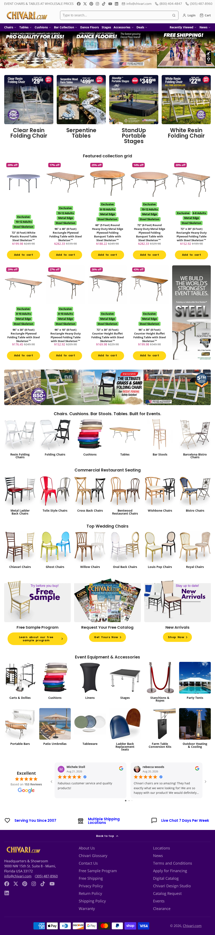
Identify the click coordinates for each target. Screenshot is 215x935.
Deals (140, 27)
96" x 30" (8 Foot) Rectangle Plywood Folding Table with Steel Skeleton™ (23, 314)
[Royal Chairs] (195, 551)
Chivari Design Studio (172, 885)
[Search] (173, 15)
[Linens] (90, 682)
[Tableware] (90, 728)
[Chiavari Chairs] (20, 551)
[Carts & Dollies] (20, 682)
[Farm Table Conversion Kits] (160, 729)
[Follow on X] (85, 4)
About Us (87, 848)
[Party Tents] (195, 682)
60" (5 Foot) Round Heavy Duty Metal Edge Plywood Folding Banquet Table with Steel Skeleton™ (107, 211)
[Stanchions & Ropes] (160, 683)
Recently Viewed (181, 27)
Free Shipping (91, 878)
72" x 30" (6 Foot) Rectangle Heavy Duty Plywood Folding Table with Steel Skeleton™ (191, 211)
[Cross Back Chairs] (90, 495)
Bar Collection (64, 27)
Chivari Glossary (93, 855)
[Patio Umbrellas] (55, 728)
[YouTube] (110, 4)
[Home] (26, 15)
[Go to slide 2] (129, 800)
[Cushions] (90, 438)
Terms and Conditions (172, 863)
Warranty (87, 908)
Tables (24, 27)
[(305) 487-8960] (198, 3)
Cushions (41, 27)
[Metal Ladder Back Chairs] (20, 496)
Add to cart (23, 255)
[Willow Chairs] (90, 551)
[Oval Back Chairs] (125, 551)
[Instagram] (98, 4)
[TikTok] (104, 4)
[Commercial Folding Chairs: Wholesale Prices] (55, 438)
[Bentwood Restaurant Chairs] (125, 496)
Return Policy (90, 893)
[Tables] (125, 438)
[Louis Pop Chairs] (160, 551)
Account (188, 15)
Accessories (122, 27)
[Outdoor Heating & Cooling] (195, 729)
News (203, 27)
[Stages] (125, 682)
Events (159, 900)
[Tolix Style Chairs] (55, 495)
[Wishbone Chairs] (160, 495)
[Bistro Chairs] (195, 495)
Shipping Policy (92, 900)
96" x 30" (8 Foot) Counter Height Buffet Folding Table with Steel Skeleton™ (149, 314)
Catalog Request (167, 893)
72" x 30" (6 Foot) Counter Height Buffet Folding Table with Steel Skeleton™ (107, 314)
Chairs (8, 27)
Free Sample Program (98, 870)
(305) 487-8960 (46, 876)
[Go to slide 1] (125, 800)
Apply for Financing (170, 870)
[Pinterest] (91, 4)
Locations (161, 848)
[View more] (107, 49)
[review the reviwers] (121, 769)
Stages (106, 27)
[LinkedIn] (116, 4)
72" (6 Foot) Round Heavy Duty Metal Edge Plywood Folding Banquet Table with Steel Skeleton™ (149, 211)
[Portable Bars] (20, 728)
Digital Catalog (166, 878)
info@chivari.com (139, 3)
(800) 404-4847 (171, 3)
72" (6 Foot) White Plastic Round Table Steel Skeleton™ (23, 211)
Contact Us (88, 863)
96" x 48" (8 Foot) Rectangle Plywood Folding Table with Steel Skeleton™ (65, 211)
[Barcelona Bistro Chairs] (195, 440)
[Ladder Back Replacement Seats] (125, 731)
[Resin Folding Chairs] (20, 440)
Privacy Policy (91, 885)
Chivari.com (192, 925)
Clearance (161, 908)
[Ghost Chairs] (55, 551)
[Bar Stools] (160, 438)
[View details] (28, 111)
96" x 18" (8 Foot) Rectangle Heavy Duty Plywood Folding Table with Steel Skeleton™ (65, 314)
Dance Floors (89, 27)
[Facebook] (79, 4)
